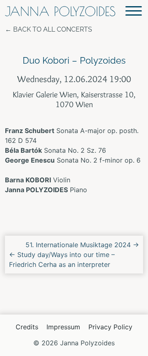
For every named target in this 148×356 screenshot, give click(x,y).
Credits (27, 327)
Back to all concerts (52, 29)
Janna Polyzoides (60, 11)
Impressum (63, 327)
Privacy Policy (110, 327)
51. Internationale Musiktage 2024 (82, 245)
